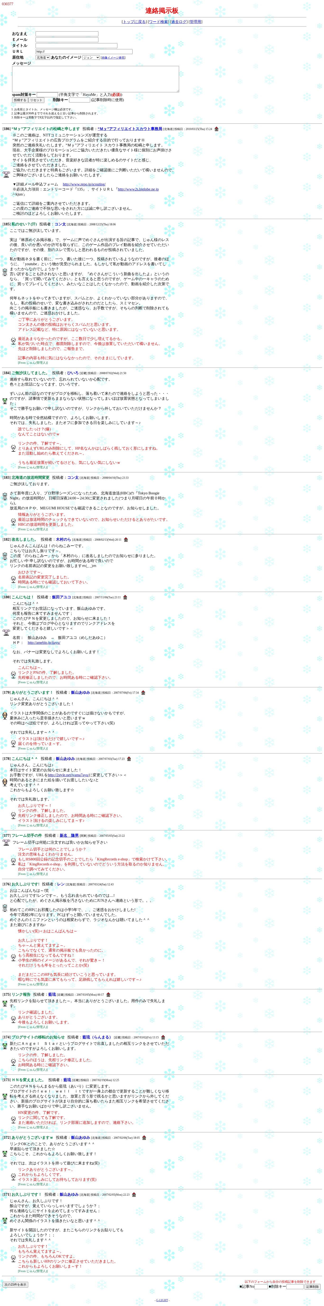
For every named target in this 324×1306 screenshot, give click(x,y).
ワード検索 (158, 22)
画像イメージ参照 (113, 57)
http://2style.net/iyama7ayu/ (68, 775)
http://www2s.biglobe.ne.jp (138, 189)
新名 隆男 (69, 835)
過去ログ (178, 22)
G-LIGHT (162, 1300)
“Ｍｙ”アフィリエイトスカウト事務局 (130, 129)
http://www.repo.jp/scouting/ (84, 184)
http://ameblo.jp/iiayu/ (44, 643)
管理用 (195, 22)
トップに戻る (134, 22)
